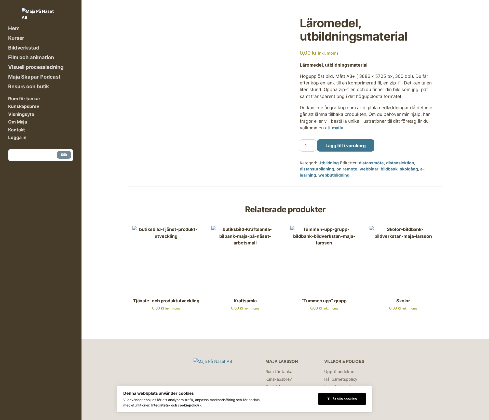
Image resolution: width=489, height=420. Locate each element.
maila (337, 127)
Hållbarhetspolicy (340, 379)
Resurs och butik (28, 86)
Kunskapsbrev (23, 106)
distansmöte (371, 162)
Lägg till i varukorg (345, 145)
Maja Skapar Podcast (34, 77)
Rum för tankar (24, 98)
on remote (346, 168)
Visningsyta (21, 114)
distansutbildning (317, 168)
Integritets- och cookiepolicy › (176, 405)
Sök (64, 155)
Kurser (16, 38)
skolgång (409, 168)
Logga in (17, 137)
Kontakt (16, 129)
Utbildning (328, 162)
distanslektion (400, 162)
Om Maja (17, 122)
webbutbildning (333, 175)
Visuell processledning (36, 67)
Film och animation (31, 57)
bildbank (389, 168)
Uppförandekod (339, 371)
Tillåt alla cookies (342, 399)
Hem (14, 28)
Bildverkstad (23, 48)
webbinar (369, 168)
